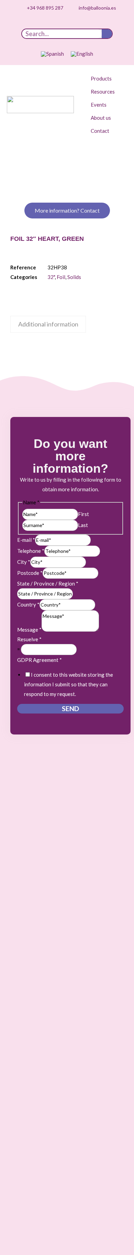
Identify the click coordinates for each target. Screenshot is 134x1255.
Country (28, 604)
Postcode (30, 573)
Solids (74, 277)
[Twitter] (72, 24)
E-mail (26, 540)
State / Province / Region (47, 583)
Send (70, 708)
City (23, 562)
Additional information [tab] (48, 324)
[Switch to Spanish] (52, 54)
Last (83, 525)
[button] (105, 78)
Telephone (30, 551)
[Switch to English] (82, 54)
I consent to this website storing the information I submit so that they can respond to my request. (68, 684)
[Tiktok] (40, 24)
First (83, 514)
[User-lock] (93, 24)
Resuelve (29, 639)
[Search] (107, 33)
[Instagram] (51, 24)
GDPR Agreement (39, 660)
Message (29, 629)
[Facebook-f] (83, 24)
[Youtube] (61, 24)
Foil (61, 277)
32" (51, 277)
